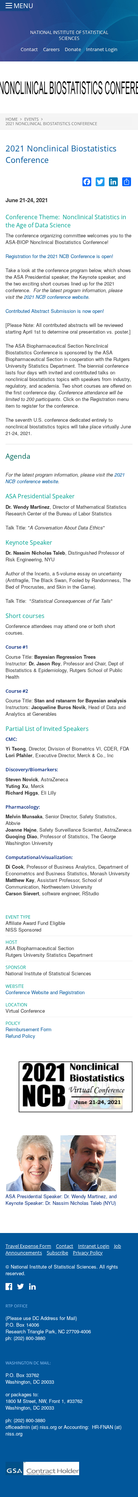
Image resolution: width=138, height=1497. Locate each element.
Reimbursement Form (29, 1029)
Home (12, 119)
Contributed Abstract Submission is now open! (56, 310)
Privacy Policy (88, 1252)
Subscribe (57, 1252)
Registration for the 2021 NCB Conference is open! (59, 256)
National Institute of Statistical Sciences (69, 35)
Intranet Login (101, 49)
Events (31, 119)
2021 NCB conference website (56, 296)
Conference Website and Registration (45, 992)
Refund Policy (20, 1035)
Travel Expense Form (28, 1246)
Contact (29, 49)
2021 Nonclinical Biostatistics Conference (51, 123)
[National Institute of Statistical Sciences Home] (69, 17)
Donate (73, 49)
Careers (51, 49)
